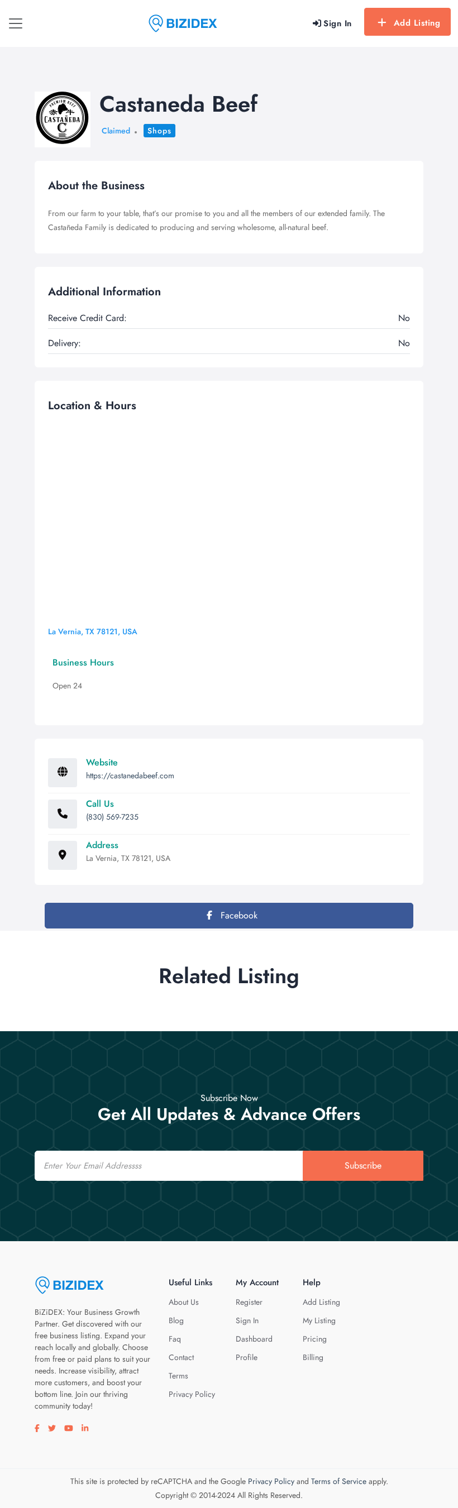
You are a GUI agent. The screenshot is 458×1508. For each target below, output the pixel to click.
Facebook (237, 915)
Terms (178, 1375)
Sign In (247, 1320)
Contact (181, 1357)
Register (249, 1302)
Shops (159, 130)
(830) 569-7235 (112, 816)
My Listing (319, 1320)
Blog (176, 1320)
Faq (175, 1338)
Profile (246, 1357)
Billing (313, 1357)
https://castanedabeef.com (130, 775)
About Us (184, 1302)
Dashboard (254, 1338)
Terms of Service (338, 1481)
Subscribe (363, 1165)
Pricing (315, 1338)
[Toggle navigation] (15, 23)
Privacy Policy (192, 1394)
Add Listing (417, 23)
